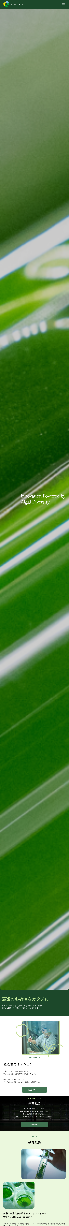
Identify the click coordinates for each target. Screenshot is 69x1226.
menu (63, 4)
